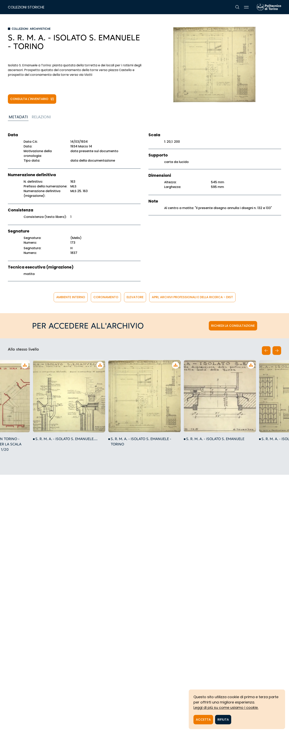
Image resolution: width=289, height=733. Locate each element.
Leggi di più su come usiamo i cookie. (225, 707)
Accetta (203, 719)
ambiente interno (70, 297)
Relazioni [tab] (41, 117)
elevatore (135, 297)
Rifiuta (223, 719)
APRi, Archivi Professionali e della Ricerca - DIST (192, 297)
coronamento (105, 297)
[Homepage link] (269, 7)
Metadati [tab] (18, 117)
